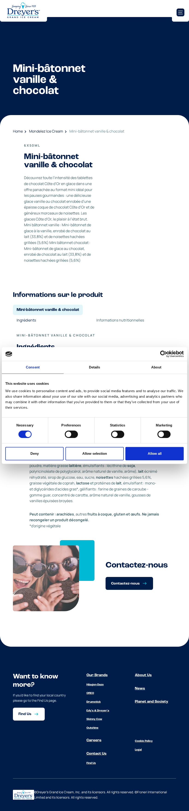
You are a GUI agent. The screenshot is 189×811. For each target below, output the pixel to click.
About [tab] (156, 367)
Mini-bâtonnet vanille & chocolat (96, 131)
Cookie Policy (144, 741)
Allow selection (94, 453)
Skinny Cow (94, 719)
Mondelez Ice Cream (46, 131)
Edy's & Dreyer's (97, 710)
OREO (90, 693)
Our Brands (97, 675)
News (140, 688)
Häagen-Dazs (95, 684)
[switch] (71, 434)
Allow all (155, 453)
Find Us (91, 763)
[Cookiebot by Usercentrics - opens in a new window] (163, 353)
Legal (138, 749)
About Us (143, 675)
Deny (34, 453)
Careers (93, 740)
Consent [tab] (33, 367)
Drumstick (93, 702)
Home (18, 131)
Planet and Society (151, 702)
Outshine (92, 728)
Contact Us (96, 754)
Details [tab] (94, 367)
